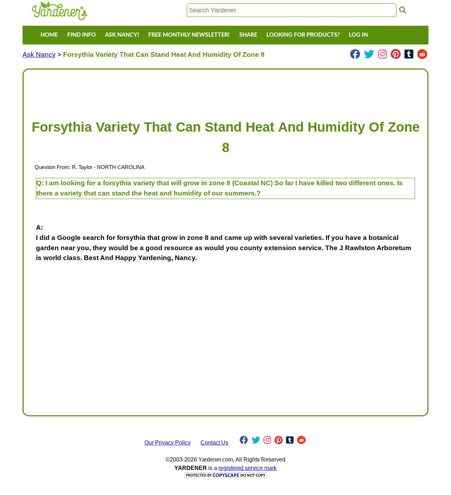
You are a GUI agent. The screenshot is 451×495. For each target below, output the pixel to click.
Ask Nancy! (122, 35)
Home (49, 35)
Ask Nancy (39, 54)
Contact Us (214, 443)
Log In (358, 35)
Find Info (81, 35)
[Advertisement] (225, 91)
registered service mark (247, 468)
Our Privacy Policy (167, 443)
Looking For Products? (303, 35)
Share (248, 35)
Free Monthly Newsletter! (189, 35)
